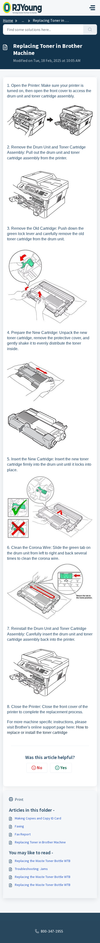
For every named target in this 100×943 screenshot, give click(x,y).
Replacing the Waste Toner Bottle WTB (42, 861)
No (39, 767)
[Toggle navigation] (92, 7)
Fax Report (23, 834)
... (23, 20)
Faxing (19, 826)
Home (8, 20)
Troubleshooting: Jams (31, 869)
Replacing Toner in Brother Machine (40, 842)
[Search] (90, 29)
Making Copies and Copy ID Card (38, 818)
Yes (63, 767)
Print (19, 799)
